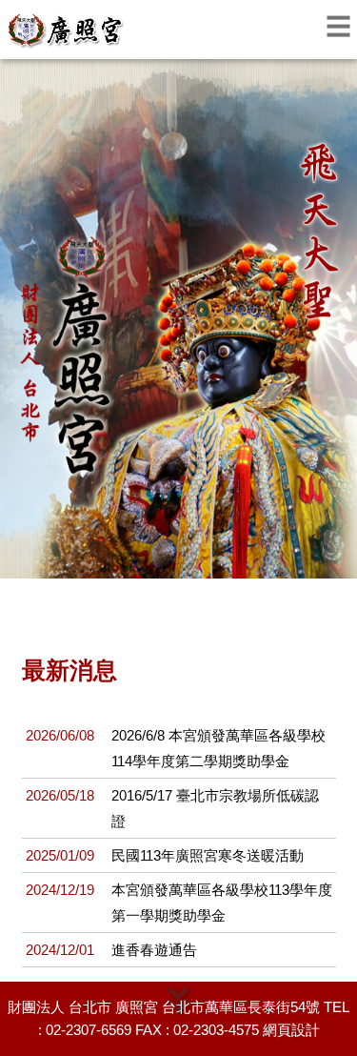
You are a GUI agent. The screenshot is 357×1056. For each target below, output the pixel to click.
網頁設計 (291, 1030)
